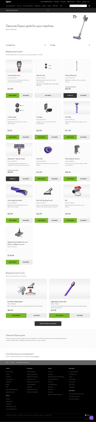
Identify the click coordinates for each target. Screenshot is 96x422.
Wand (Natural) (70, 75)
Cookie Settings (20, 415)
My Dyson (8, 399)
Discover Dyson (72, 379)
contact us (36, 356)
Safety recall (50, 387)
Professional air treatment (32, 376)
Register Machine (9, 401)
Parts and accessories (10, 392)
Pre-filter (68, 117)
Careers (70, 376)
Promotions (50, 382)
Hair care (19, 5)
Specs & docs (29, 387)
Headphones (38, 5)
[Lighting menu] (46, 6)
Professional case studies (32, 389)
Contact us (78, 1)
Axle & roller (40, 75)
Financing (50, 392)
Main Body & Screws (72, 159)
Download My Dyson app (11, 409)
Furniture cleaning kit (15, 302)
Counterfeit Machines (52, 384)
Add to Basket (12, 95)
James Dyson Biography (74, 399)
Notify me (70, 95)
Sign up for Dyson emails (11, 406)
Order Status (8, 404)
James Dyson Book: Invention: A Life (76, 393)
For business (63, 1)
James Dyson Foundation (74, 396)
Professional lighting (31, 384)
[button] (87, 415)
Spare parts (50, 374)
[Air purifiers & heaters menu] (33, 6)
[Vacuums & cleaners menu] (16, 6)
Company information (73, 371)
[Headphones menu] (41, 6)
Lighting (44, 5)
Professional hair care (31, 379)
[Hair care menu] (22, 6)
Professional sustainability (32, 392)
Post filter (39, 159)
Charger (39, 117)
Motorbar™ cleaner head (16, 159)
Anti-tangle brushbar (15, 200)
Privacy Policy (8, 415)
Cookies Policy (14, 415)
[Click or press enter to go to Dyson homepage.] (8, 2)
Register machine (70, 1)
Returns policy (51, 389)
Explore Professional (31, 371)
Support (49, 5)
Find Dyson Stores (72, 374)
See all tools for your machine (48, 323)
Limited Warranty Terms (53, 379)
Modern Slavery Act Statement (38, 415)
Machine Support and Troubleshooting (56, 376)
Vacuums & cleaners (10, 5)
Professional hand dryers (32, 374)
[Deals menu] (63, 6)
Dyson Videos (72, 384)
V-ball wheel (12, 117)
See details (26, 95)
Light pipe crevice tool (58, 302)
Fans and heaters (9, 379)
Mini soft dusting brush (44, 200)
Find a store (56, 1)
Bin (66, 200)
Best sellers (55, 5)
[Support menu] (52, 6)
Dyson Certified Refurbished (46, 1)
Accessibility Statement (48, 415)
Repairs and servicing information (55, 394)
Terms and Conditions (28, 415)
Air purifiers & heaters (28, 5)
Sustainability (71, 387)
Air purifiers (8, 376)
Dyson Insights (72, 382)
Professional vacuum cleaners (33, 382)
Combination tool (14, 75)
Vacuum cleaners (9, 371)
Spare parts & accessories (12, 10)
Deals (61, 5)
